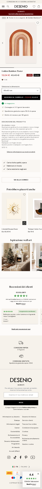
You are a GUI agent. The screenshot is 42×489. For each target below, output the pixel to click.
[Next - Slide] (39, 43)
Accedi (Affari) (14, 451)
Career (17, 428)
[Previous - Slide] (2, 43)
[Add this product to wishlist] (37, 22)
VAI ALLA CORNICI (21, 180)
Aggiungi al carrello (21, 97)
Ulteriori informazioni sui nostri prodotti (21, 152)
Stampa (17, 420)
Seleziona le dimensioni (11, 86)
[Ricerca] (8, 6)
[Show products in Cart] (38, 6)
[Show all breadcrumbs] (4, 18)
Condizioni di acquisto (30, 428)
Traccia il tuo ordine (29, 424)
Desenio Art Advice (29, 417)
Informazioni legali (13, 424)
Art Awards (16, 447)
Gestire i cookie (28, 444)
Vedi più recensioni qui (21, 329)
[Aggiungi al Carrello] (24, 223)
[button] (31, 479)
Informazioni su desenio (11, 417)
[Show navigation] (3, 6)
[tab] (7, 67)
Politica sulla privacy (28, 407)
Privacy (25, 435)
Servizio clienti (27, 420)
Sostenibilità (15, 431)
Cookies (25, 431)
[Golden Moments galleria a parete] (16, 257)
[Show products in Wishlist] (34, 6)
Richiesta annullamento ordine (30, 439)
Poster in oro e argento (17, 18)
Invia (21, 402)
